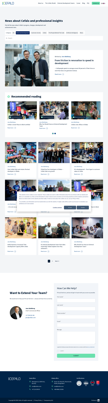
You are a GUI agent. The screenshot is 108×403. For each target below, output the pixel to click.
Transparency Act (48, 400)
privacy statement (90, 347)
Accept (70, 207)
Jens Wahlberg (66, 57)
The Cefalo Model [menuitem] (50, 3)
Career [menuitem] (78, 3)
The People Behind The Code (56, 33)
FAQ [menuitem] (88, 3)
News (81, 33)
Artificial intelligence (72, 33)
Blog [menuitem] (83, 3)
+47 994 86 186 (30, 315)
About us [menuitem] (40, 3)
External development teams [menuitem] (66, 3)
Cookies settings (57, 207)
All (13, 33)
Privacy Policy (38, 400)
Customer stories (36, 33)
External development (22, 33)
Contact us (96, 3)
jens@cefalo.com (31, 318)
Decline (83, 207)
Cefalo (44, 33)
